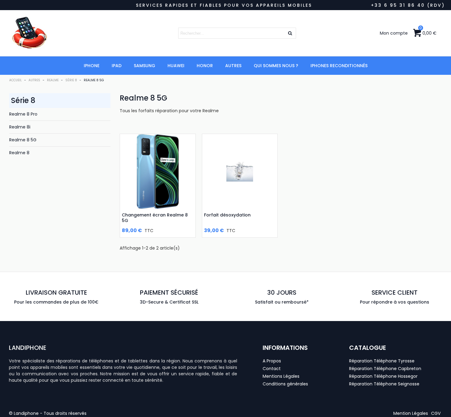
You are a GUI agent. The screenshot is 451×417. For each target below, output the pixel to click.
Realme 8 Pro (23, 114)
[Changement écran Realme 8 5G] (157, 171)
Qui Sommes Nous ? (276, 66)
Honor (205, 66)
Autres (233, 66)
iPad (116, 66)
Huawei (176, 66)
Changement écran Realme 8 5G (155, 217)
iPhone (91, 66)
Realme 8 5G (23, 140)
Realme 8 (19, 153)
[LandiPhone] (54, 33)
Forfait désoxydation (227, 215)
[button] (411, 413)
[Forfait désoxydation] (240, 171)
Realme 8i (19, 127)
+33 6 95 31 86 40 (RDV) (408, 5)
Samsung (144, 66)
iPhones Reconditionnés (339, 66)
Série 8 (23, 100)
